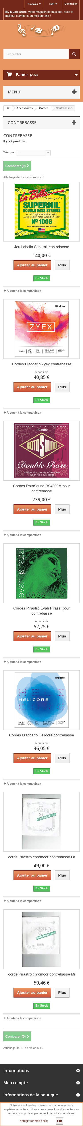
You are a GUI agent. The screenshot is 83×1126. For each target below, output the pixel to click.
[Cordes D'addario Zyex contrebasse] (41, 329)
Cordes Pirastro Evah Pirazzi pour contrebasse (41, 610)
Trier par (9, 152)
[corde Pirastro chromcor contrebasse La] (41, 821)
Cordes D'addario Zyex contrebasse (41, 364)
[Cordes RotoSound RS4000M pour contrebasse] (41, 450)
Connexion (71, 3)
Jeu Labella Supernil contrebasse (41, 247)
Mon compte (15, 1082)
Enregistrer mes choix (34, 1120)
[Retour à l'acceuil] (8, 108)
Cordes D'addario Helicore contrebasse (41, 735)
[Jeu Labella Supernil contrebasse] (41, 211)
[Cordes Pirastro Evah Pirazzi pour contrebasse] (41, 573)
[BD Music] (41, 31)
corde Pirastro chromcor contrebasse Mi (41, 974)
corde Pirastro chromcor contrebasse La (41, 857)
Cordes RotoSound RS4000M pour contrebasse (41, 488)
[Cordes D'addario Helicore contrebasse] (41, 700)
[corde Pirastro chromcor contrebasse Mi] (41, 939)
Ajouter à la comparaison (24, 290)
